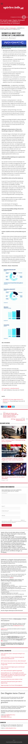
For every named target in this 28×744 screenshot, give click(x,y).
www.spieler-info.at (5, 716)
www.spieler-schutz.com (6, 717)
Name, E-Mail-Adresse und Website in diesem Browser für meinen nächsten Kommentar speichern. (14, 521)
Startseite (2, 28)
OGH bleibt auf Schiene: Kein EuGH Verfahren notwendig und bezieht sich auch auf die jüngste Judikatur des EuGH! (10, 415)
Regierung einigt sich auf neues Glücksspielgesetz (11, 685)
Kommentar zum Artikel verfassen (9, 38)
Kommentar (5, 493)
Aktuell (6, 28)
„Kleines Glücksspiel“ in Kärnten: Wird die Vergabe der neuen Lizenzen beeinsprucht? (13, 459)
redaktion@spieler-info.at (10, 728)
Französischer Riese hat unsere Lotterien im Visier (11, 679)
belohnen (11, 577)
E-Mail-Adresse (5, 510)
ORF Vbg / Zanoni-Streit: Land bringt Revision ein (18, 419)
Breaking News (13, 28)
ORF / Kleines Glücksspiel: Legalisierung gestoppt (11, 670)
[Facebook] (14, 740)
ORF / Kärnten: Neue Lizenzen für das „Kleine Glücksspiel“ (13, 660)
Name (3, 506)
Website (3, 515)
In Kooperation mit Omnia (15, 17)
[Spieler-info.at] (14, 7)
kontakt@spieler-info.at (18, 625)
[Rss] (13, 740)
